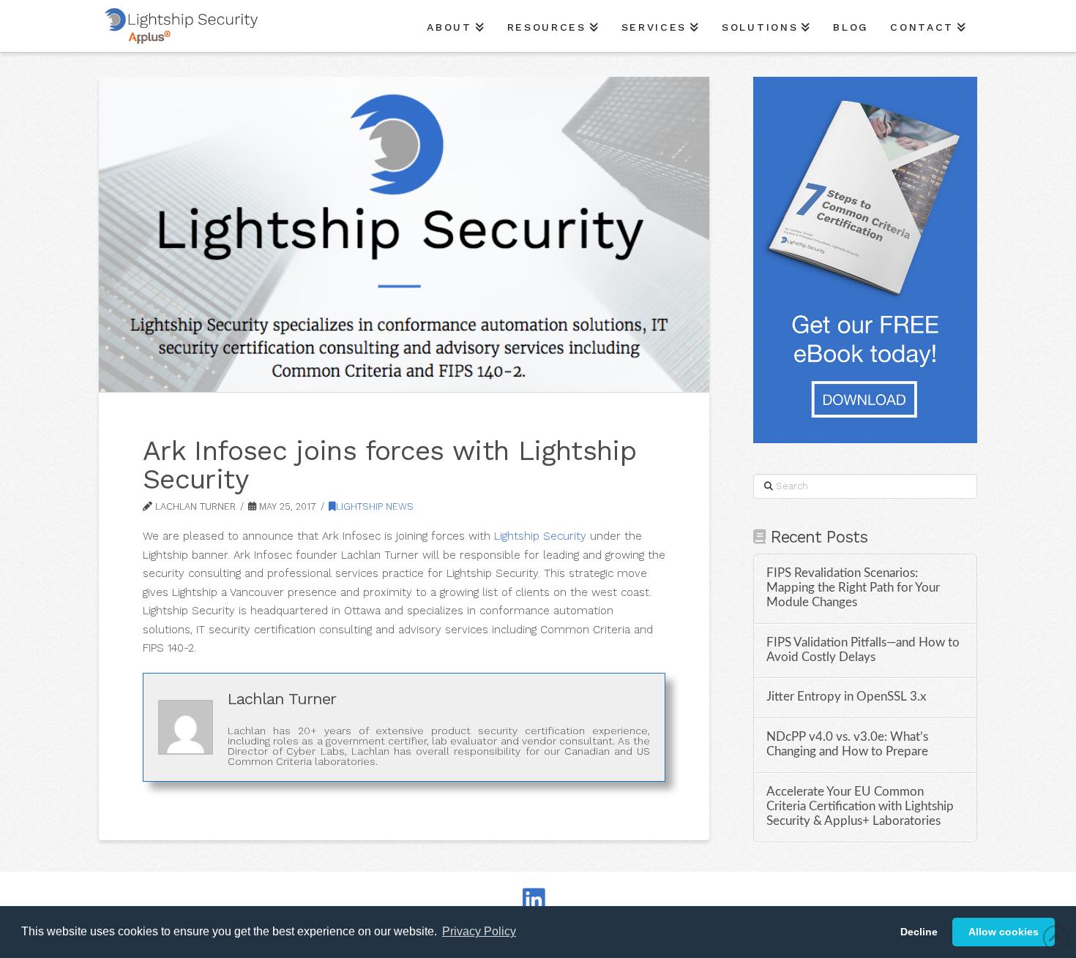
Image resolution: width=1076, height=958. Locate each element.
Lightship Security (540, 536)
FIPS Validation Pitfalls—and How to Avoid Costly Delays (863, 650)
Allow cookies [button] (1003, 932)
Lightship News (375, 506)
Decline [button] (919, 932)
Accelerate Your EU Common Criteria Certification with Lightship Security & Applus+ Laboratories (860, 806)
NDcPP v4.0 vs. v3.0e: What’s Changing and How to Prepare (847, 744)
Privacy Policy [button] (479, 931)
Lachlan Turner (282, 699)
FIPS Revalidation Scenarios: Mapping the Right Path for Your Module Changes (853, 587)
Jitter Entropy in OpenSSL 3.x (846, 697)
